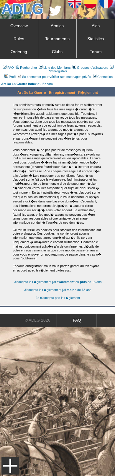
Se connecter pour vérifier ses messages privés (56, 76)
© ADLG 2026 (37, 320)
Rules (19, 38)
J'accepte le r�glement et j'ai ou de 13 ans (58, 282)
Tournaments (57, 38)
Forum (95, 51)
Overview (19, 25)
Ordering (19, 51)
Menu (10, 466)
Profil (12, 76)
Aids (96, 25)
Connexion (105, 76)
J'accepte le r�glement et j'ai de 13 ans (57, 290)
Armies (57, 25)
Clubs (57, 51)
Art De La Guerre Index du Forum (27, 84)
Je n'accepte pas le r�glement (58, 298)
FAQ (10, 67)
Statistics (95, 38)
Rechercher (28, 67)
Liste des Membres (57, 67)
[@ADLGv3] (55, 14)
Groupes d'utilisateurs (92, 67)
